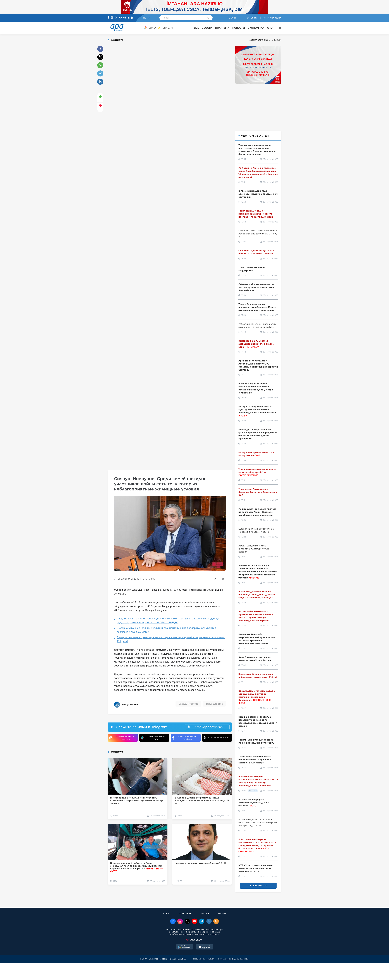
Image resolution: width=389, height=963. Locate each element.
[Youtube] (120, 17)
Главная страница (258, 40)
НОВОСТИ (238, 27)
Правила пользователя (204, 959)
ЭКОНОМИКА (256, 27)
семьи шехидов (214, 704)
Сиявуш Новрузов (188, 704)
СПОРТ (271, 27)
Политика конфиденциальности (233, 959)
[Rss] (132, 17)
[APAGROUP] (194, 940)
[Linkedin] (128, 17)
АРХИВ (205, 913)
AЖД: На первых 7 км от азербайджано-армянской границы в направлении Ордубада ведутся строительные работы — (168, 620)
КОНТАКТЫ (185, 913)
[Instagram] (112, 17)
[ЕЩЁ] (278, 28)
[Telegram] (124, 17)
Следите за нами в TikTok (156, 737)
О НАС (166, 913)
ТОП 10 (222, 913)
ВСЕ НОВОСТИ (203, 27)
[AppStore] (204, 947)
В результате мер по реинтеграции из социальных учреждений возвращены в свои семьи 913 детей (171, 639)
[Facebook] (108, 17)
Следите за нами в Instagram (125, 737)
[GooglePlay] (184, 947)
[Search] (208, 18)
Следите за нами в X (218, 738)
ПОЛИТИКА (222, 27)
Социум (276, 39)
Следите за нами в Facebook (187, 737)
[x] (187, 922)
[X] (116, 17)
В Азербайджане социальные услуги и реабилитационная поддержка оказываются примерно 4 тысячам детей (166, 630)
